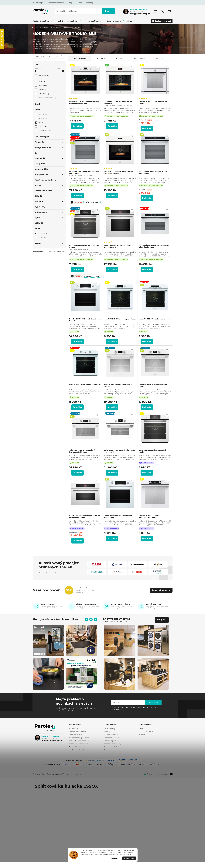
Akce (41, 81)
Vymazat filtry (38, 252)
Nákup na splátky (75, 735)
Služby (79, 3)
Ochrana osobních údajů (113, 744)
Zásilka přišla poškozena (78, 747)
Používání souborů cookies (114, 750)
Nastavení (114, 858)
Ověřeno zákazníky (111, 735)
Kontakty (89, 3)
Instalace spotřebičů (76, 750)
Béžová (43, 118)
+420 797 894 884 (50, 736)
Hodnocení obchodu (56, 3)
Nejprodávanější (139, 58)
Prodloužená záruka (47, 98)
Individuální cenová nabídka (79, 741)
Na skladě (44, 76)
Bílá (41, 122)
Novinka (43, 85)
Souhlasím (130, 858)
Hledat (108, 11)
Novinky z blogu (110, 729)
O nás (141, 729)
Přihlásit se (153, 703)
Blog (70, 3)
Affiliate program (110, 741)
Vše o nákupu (38, 3)
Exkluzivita (43, 94)
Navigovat (161, 620)
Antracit (43, 114)
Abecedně (159, 58)
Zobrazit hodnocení (161, 590)
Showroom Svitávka (146, 732)
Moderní (43, 233)
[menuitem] (44, 21)
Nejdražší (118, 58)
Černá (42, 127)
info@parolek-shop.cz (52, 740)
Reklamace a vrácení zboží (78, 744)
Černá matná (45, 131)
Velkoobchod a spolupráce (79, 738)
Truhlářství (142, 735)
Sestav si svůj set (163, 21)
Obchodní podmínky (111, 747)
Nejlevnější (101, 58)
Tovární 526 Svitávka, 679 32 (115, 621)
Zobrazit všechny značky (48, 573)
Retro (42, 237)
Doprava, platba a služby (78, 732)
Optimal (42, 90)
